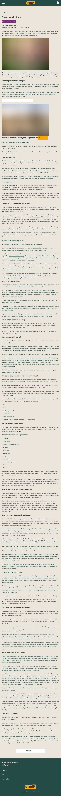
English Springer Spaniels (10, 411)
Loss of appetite (13, 444)
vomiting (13, 178)
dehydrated (14, 209)
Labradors (6, 413)
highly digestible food (41, 680)
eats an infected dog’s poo (16, 256)
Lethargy (5, 438)
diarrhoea (21, 178)
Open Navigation (3, 3)
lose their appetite (13, 199)
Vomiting (5, 447)
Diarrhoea (6, 450)
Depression (6, 441)
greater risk (36, 217)
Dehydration (6, 453)
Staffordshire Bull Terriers (10, 419)
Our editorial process (23, 27)
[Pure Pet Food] (30, 5)
